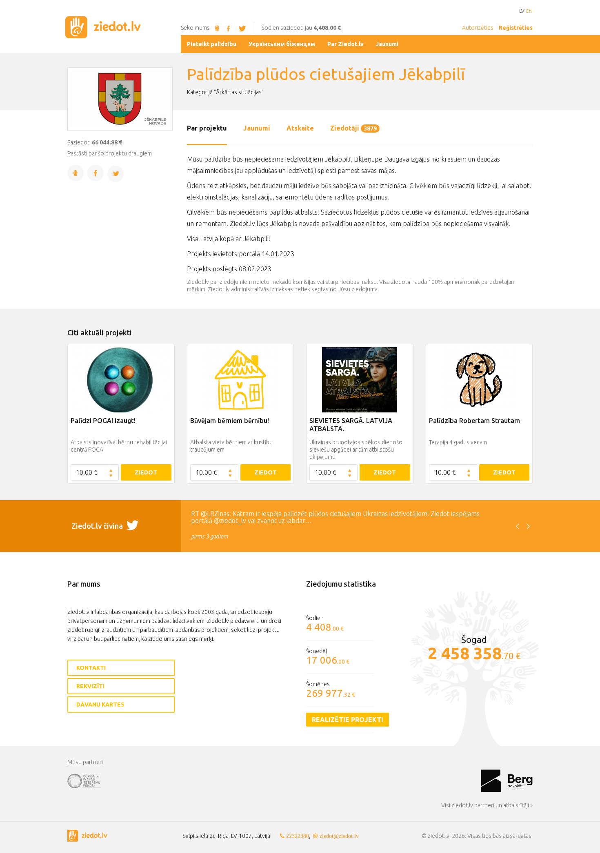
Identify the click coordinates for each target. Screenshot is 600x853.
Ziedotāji (353, 128)
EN (529, 11)
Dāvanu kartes (100, 704)
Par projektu (207, 128)
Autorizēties (477, 27)
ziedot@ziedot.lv (339, 836)
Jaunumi (256, 128)
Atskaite (300, 128)
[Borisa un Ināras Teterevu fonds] (274, 780)
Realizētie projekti (347, 719)
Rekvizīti (90, 686)
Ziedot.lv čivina (97, 526)
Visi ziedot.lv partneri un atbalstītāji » (487, 805)
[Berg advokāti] (507, 780)
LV (521, 11)
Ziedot (146, 472)
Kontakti (91, 668)
